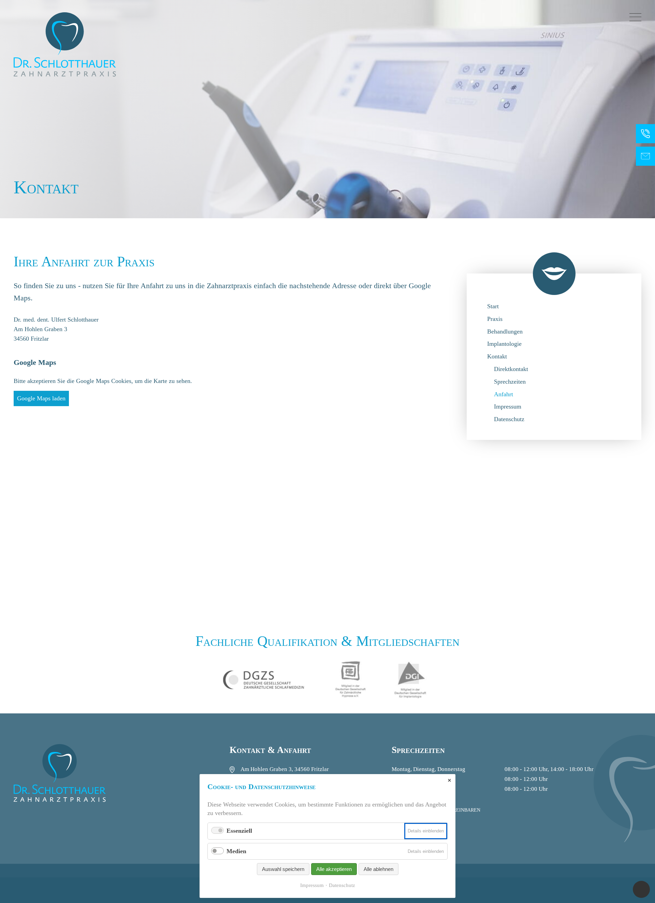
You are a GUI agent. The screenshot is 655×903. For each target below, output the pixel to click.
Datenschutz (509, 419)
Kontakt (497, 356)
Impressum (507, 406)
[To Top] (641, 889)
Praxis (495, 318)
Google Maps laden (41, 398)
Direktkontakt (511, 369)
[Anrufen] (645, 133)
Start (493, 306)
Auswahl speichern (283, 869)
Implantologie (504, 343)
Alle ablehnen (378, 869)
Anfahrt (503, 394)
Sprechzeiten (510, 381)
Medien (236, 851)
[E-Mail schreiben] (645, 156)
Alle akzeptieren (334, 869)
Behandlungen (505, 331)
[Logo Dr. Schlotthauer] (65, 44)
